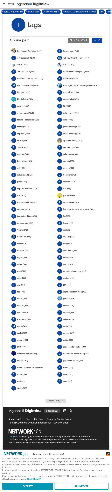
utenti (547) (68, 264)
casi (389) (67, 326)
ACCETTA (28, 486)
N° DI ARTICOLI (78, 40)
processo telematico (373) (74, 347)
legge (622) (68, 223)
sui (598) (66, 230)
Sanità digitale (33, 12)
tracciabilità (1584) (71, 92)
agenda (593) (69, 237)
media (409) (22, 326)
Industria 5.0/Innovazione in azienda (79, 12)
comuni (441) (68, 312)
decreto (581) (23, 250)
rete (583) (67, 244)
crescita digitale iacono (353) (30, 367)
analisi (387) (22, 333)
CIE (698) (67, 189)
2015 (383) (21, 347)
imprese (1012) (23, 133)
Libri (102, 12)
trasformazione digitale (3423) (76, 72)
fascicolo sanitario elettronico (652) (78, 209)
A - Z (97, 40)
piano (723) (22, 182)
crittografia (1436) (71, 99)
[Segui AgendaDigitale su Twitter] (71, 411)
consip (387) (68, 333)
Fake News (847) (70, 154)
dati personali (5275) (26, 58)
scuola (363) (22, 361)
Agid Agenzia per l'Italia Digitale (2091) (80, 85)
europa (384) (22, 340)
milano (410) (68, 319)
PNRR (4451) (68, 65)
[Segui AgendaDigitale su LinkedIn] (64, 411)
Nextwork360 (14, 436)
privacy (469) (68, 299)
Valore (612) (22, 230)
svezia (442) (22, 312)
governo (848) (23, 154)
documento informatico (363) (76, 354)
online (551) (22, 264)
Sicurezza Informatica (12, 12)
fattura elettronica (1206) (28, 120)
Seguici (50, 410)
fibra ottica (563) (70, 250)
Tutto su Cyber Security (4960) (76, 58)
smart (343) (68, 374)
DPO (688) (21, 195)
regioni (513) (68, 278)
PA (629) (66, 216)
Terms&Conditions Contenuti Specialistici (29, 422)
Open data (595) (24, 237)
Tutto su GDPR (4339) (26, 72)
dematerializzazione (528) (74, 271)
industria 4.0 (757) (25, 175)
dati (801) (21, 168)
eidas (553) (68, 257)
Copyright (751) (69, 175)
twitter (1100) (23, 127)
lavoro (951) (22, 140)
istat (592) (21, 244)
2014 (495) (67, 285)
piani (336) (67, 381)
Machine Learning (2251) (27, 85)
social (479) (22, 299)
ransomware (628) (25, 223)
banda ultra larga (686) (26, 202)
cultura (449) (68, 305)
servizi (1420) (23, 106)
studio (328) (22, 388)
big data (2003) (23, 92)
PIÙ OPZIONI (81, 486)
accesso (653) (23, 209)
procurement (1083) (71, 127)
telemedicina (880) (71, 147)
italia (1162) (68, 120)
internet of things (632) (27, 216)
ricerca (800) (68, 168)
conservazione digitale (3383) (30, 78)
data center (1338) (71, 113)
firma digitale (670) (71, 202)
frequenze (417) (24, 319)
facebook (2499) (70, 78)
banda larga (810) (24, 161)
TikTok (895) (22, 147)
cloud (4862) (22, 65)
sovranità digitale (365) (27, 354)
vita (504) (21, 285)
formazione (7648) (71, 51)
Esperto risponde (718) (27, 189)
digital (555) (22, 257)
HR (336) (20, 381)
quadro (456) (22, 305)
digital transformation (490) (74, 292)
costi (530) (21, 271)
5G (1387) (67, 106)
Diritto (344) (22, 374)
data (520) (21, 278)
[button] (8, 4)
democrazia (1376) (25, 113)
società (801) (69, 161)
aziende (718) (69, 182)
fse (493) (21, 292)
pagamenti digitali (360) (73, 361)
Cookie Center (61, 422)
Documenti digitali (51, 12)
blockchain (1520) (25, 99)
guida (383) (68, 340)
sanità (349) (68, 367)
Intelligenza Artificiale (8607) (29, 51)
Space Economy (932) (72, 140)
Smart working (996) (71, 133)
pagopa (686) (69, 195)
